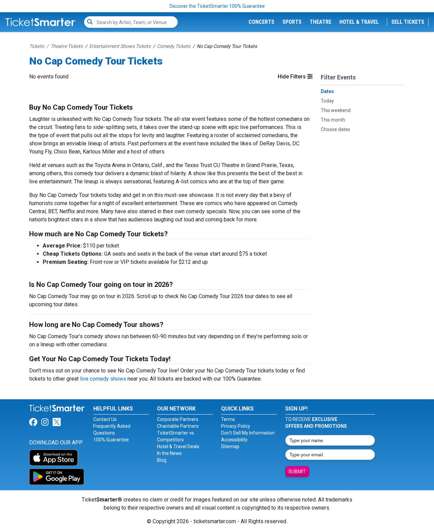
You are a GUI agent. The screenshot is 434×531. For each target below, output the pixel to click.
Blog (161, 460)
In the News (169, 453)
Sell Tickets (407, 22)
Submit (297, 471)
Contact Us (105, 419)
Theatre (320, 22)
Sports (291, 22)
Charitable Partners (178, 426)
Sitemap (230, 446)
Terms (228, 419)
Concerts (261, 22)
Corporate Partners (177, 419)
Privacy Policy (235, 426)
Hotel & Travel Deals (178, 446)
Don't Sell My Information (248, 433)
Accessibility (234, 439)
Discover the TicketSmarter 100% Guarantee (217, 6)
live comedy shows (103, 379)
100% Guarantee (111, 439)
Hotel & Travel (359, 22)
